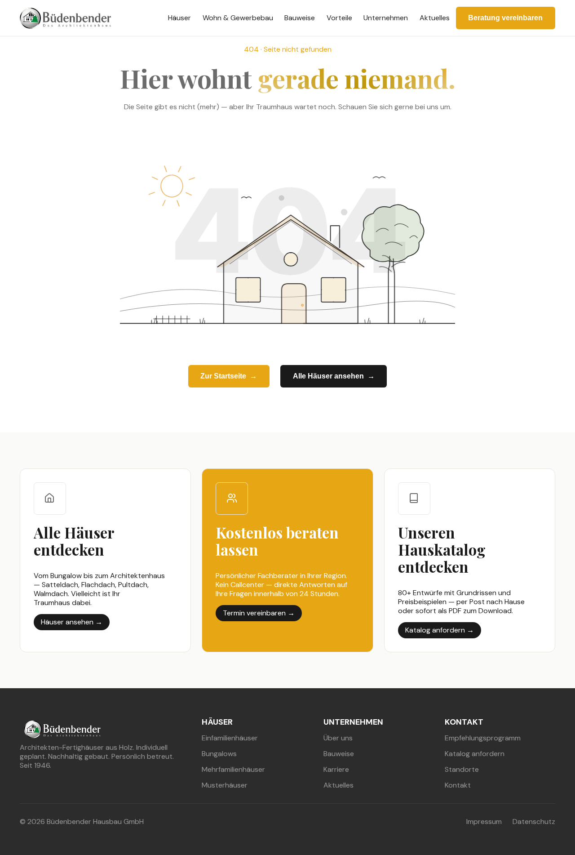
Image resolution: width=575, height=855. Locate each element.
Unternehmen (385, 17)
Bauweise (299, 17)
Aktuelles (435, 17)
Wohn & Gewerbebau (238, 17)
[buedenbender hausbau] (65, 18)
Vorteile (339, 17)
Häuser (179, 17)
